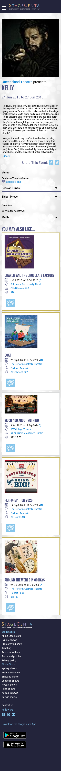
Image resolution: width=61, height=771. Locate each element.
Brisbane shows (10, 676)
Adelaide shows (10, 693)
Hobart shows (9, 684)
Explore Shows (9, 640)
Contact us (7, 705)
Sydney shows (9, 668)
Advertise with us (11, 652)
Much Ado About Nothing (22, 420)
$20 (13, 292)
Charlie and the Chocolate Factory (29, 275)
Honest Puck (17, 593)
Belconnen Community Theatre (27, 284)
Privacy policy (9, 660)
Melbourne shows (11, 672)
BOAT (8, 355)
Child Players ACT (20, 288)
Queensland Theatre (17, 82)
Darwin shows (9, 697)
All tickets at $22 (19, 372)
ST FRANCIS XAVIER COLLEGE (27, 433)
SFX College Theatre (21, 429)
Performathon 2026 (19, 500)
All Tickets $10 (18, 517)
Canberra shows (10, 680)
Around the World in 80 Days (25, 580)
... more (6, 156)
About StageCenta (11, 636)
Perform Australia (20, 368)
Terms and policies (11, 656)
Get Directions (13, 181)
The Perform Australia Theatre (26, 364)
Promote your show (12, 644)
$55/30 (14, 597)
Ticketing (6, 648)
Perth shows (8, 688)
